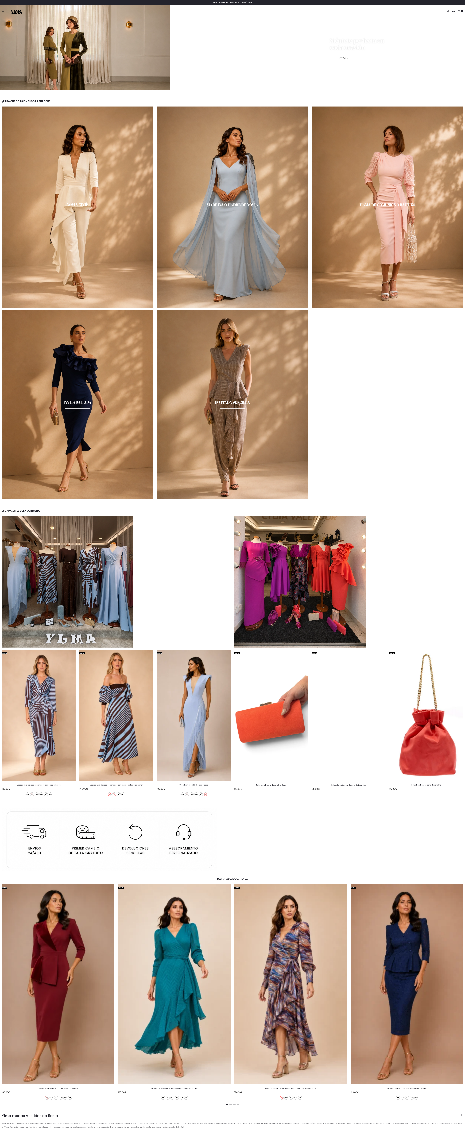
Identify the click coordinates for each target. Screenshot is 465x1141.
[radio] (27, 794)
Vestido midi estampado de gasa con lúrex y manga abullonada (407, 1088)
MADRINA (374, 58)
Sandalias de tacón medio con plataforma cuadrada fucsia (349, 785)
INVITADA (344, 58)
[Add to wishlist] (73, 653)
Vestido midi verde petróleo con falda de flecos (58, 1088)
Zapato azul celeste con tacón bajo (116, 785)
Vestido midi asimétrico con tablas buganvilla (271, 785)
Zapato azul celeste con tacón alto (39, 785)
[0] (459, 11)
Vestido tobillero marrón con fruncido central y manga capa (193, 785)
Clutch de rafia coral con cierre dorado (426, 785)
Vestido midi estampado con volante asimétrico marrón (174, 1088)
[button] (112, 801)
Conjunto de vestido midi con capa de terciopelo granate (290, 1088)
